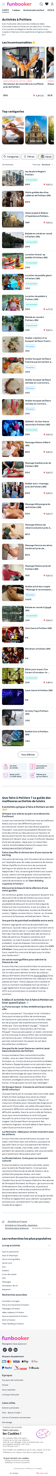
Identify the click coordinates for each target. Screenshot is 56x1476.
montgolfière (41, 975)
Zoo (4, 1267)
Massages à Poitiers (11, 1308)
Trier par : (41, 164)
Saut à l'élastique (10, 1255)
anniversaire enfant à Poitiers (17, 848)
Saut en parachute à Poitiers (15, 1316)
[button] (46, 4)
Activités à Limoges (11, 1301)
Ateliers (5, 1270)
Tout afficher (28, 754)
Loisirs (5, 9)
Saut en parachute (10, 1251)
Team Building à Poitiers (13, 1323)
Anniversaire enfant (33, 10)
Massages (6, 1282)
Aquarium (6, 1289)
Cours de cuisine (9, 1274)
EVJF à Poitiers (8, 1320)
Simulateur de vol (10, 1285)
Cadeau (16, 10)
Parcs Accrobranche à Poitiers (15, 1305)
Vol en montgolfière (11, 1259)
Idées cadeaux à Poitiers (13, 1312)
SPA (4, 1278)
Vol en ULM (7, 1263)
